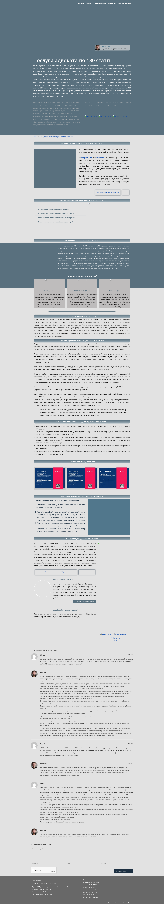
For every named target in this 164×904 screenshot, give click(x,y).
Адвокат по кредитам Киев (114, 902)
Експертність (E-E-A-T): (63, 579)
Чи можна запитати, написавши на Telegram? (56, 218)
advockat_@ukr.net (42, 892)
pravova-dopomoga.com (43, 894)
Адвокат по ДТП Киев (128, 902)
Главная (104, 902)
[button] (60, 209)
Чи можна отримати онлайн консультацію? (55, 222)
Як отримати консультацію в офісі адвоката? (56, 213)
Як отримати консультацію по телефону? (54, 209)
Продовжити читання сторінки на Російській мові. (57, 137)
